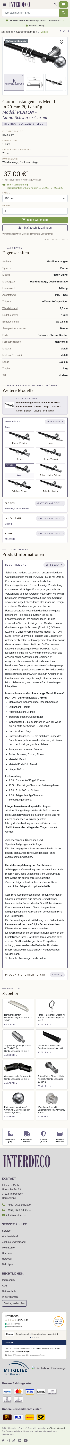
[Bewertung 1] (30, 1337)
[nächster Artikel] (68, 31)
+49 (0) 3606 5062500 (18, 1204)
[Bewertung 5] (38, 1337)
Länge (6, 193)
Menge (6, 205)
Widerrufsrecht (10, 1297)
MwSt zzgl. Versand (32, 180)
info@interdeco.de (16, 1215)
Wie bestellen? (10, 1236)
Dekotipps (7, 1264)
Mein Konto (8, 1247)
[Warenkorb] (63, 4)
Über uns (7, 1253)
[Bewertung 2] (32, 1337)
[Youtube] (26, 1440)
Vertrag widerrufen (14, 1303)
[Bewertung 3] (34, 1337)
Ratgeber (7, 1258)
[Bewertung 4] (36, 1337)
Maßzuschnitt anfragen (37, 227)
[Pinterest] (19, 1440)
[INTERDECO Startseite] (20, 4)
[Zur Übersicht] (64, 31)
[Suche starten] (63, 13)
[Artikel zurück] (60, 31)
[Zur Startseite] (27, 1161)
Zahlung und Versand (13, 1242)
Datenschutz (9, 1291)
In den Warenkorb (37, 219)
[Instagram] (8, 1440)
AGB (4, 1285)
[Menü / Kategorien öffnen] (4, 4)
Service (6, 1230)
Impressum (8, 1280)
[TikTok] (13, 1440)
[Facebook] (3, 1440)
